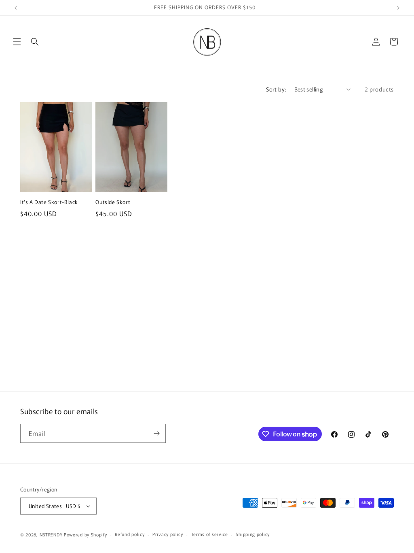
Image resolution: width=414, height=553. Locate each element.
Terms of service (209, 534)
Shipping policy (253, 534)
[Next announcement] (398, 7)
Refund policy (129, 534)
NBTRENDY (51, 534)
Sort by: (276, 89)
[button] (17, 42)
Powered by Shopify (85, 534)
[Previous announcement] (16, 7)
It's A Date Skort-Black (49, 202)
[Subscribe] (156, 433)
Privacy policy (167, 534)
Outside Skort (112, 202)
